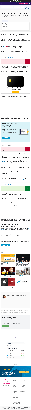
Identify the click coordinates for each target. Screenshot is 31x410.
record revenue (6, 72)
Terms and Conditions (13, 408)
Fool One (23, 386)
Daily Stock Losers (27, 8)
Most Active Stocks (26, 6)
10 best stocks (4, 133)
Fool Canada (14, 392)
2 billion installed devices (5, 50)
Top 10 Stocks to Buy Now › (23, 3)
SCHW (8, 175)
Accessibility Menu (15, 0)
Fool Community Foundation (16, 402)
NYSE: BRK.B (9, 144)
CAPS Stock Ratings (22, 391)
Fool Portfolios (23, 385)
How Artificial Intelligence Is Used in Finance (22, 276)
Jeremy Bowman (7, 262)
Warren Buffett (24, 117)
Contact (14, 385)
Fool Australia (15, 391)
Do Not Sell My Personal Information (21, 408)
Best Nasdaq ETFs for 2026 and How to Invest (23, 287)
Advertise (14, 386)
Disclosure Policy (13, 407)
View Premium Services (24, 371)
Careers (14, 381)
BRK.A (9, 117)
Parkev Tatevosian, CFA (8, 275)
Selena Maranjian (5, 18)
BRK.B (14, 117)
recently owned (3, 161)
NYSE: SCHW (9, 184)
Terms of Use (3, 407)
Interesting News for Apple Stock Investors (7, 276)
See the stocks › (6, 137)
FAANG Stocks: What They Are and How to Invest (7, 264)
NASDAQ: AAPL (10, 57)
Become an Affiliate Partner (16, 403)
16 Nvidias (25, 318)
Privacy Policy (8, 407)
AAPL (4, 46)
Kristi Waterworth (22, 286)
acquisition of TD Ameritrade (23, 179)
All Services (23, 380)
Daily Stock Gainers (26, 7)
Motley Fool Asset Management (17, 398)
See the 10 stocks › (5, 245)
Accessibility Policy (19, 407)
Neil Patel (21, 262)
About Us (14, 380)
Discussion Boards (22, 392)
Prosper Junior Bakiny (8, 286)
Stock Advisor (23, 381)
